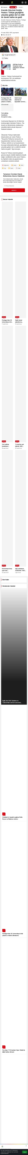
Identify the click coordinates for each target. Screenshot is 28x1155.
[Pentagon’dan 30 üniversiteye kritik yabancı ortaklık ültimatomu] (7, 95)
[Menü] (2, 2)
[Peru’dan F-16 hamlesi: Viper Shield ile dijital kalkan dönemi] (14, 996)
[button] (22, 2)
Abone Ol (14, 190)
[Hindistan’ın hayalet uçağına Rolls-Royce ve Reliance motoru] (14, 763)
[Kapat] (26, 1146)
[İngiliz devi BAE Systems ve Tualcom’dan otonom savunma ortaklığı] (14, 646)
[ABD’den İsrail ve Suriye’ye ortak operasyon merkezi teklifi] (2, 72)
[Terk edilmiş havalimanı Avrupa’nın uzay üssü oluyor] (7, 111)
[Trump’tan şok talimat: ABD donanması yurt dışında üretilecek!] (20, 387)
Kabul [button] (24, 1152)
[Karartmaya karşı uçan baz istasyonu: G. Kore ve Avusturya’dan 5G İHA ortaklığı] (7, 511)
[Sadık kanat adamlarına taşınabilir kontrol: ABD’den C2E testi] (21, 95)
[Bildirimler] (25, 2)
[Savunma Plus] (12, 2)
